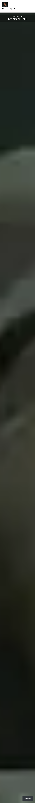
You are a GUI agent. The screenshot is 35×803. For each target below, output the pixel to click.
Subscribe (28, 799)
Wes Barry (9, 9)
